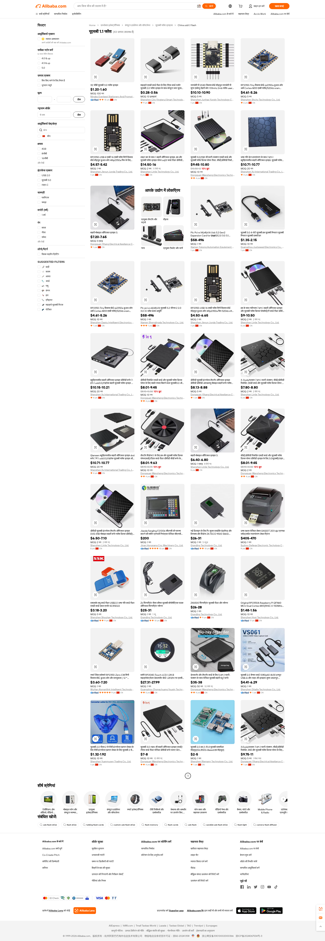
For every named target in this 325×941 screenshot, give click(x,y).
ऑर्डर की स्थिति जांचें (248, 861)
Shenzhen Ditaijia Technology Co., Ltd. (260, 689)
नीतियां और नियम (99, 880)
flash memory (151, 825)
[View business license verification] (193, 936)
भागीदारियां (244, 874)
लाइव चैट (194, 855)
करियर (45, 867)
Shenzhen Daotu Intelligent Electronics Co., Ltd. (112, 322)
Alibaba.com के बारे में (52, 841)
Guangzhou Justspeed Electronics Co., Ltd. (263, 247)
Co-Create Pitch (51, 855)
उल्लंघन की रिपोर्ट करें (199, 880)
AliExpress (114, 925)
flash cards (173, 825)
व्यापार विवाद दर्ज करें (199, 861)
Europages (211, 925)
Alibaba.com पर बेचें (249, 848)
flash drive (72, 825)
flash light (242, 825)
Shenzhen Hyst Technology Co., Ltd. (259, 617)
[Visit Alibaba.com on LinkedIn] (249, 887)
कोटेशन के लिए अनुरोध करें (152, 855)
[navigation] (61, 401)
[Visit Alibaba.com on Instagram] (262, 887)
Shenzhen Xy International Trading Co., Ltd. (263, 171)
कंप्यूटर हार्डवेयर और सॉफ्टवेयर (137, 25)
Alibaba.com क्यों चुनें (52, 848)
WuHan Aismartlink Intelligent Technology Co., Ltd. (112, 689)
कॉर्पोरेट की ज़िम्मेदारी (50, 861)
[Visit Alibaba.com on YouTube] (269, 887)
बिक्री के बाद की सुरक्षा (101, 867)
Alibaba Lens (56, 910)
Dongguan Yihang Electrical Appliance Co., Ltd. (112, 244)
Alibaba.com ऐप (195, 910)
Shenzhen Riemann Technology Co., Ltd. (212, 761)
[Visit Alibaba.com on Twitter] (256, 887)
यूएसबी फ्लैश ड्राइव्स (164, 25)
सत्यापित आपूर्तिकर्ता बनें (249, 867)
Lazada (162, 925)
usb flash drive (50, 825)
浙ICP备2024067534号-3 (249, 936)
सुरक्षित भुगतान (98, 848)
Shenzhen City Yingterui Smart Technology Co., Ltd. (162, 99)
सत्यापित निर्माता (147, 848)
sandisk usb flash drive (217, 825)
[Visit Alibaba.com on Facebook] (242, 887)
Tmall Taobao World (146, 925)
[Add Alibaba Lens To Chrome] (84, 910)
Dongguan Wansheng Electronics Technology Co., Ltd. (213, 175)
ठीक (79, 99)
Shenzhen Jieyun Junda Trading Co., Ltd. (111, 171)
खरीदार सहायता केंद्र (199, 848)
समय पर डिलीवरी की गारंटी (103, 861)
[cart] (241, 6)
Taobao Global (176, 925)
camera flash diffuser (267, 825)
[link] (320, 908)
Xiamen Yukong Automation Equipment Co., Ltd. (213, 247)
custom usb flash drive (124, 825)
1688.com (128, 925)
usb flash (192, 825)
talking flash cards (95, 825)
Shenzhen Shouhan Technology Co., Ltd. (111, 617)
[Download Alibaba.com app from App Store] (246, 910)
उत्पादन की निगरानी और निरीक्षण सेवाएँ (107, 874)
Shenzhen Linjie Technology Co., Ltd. (159, 171)
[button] (199, 6)
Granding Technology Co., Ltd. (206, 545)
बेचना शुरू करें (246, 855)
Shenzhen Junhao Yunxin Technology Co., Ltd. (213, 99)
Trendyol (198, 925)
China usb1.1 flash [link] (187, 25)
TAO (189, 925)
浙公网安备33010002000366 (218, 936)
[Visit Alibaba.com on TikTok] (276, 887)
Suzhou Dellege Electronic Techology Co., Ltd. (263, 545)
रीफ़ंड (193, 867)
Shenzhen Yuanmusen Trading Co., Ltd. (110, 761)
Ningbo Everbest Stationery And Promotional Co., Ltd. (112, 96)
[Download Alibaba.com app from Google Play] (271, 910)
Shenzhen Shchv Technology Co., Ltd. (260, 99)
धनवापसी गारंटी (98, 855)
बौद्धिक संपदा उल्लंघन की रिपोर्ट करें (205, 874)
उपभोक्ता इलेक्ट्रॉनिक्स (110, 25)
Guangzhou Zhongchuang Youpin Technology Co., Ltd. (162, 689)
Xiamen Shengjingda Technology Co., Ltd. (162, 322)
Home (92, 25)
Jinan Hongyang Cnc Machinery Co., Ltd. (161, 545)
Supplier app (176, 910)
